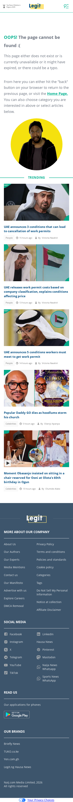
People (9, 237)
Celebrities (11, 423)
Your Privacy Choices (40, 800)
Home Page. (57, 93)
